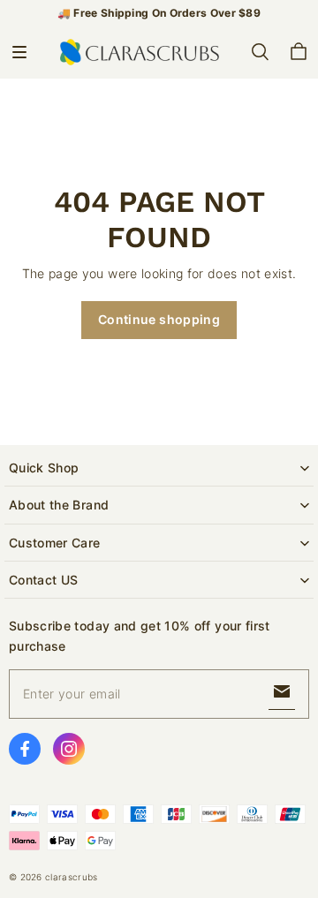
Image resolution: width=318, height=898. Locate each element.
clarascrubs (71, 877)
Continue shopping (159, 319)
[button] (19, 52)
